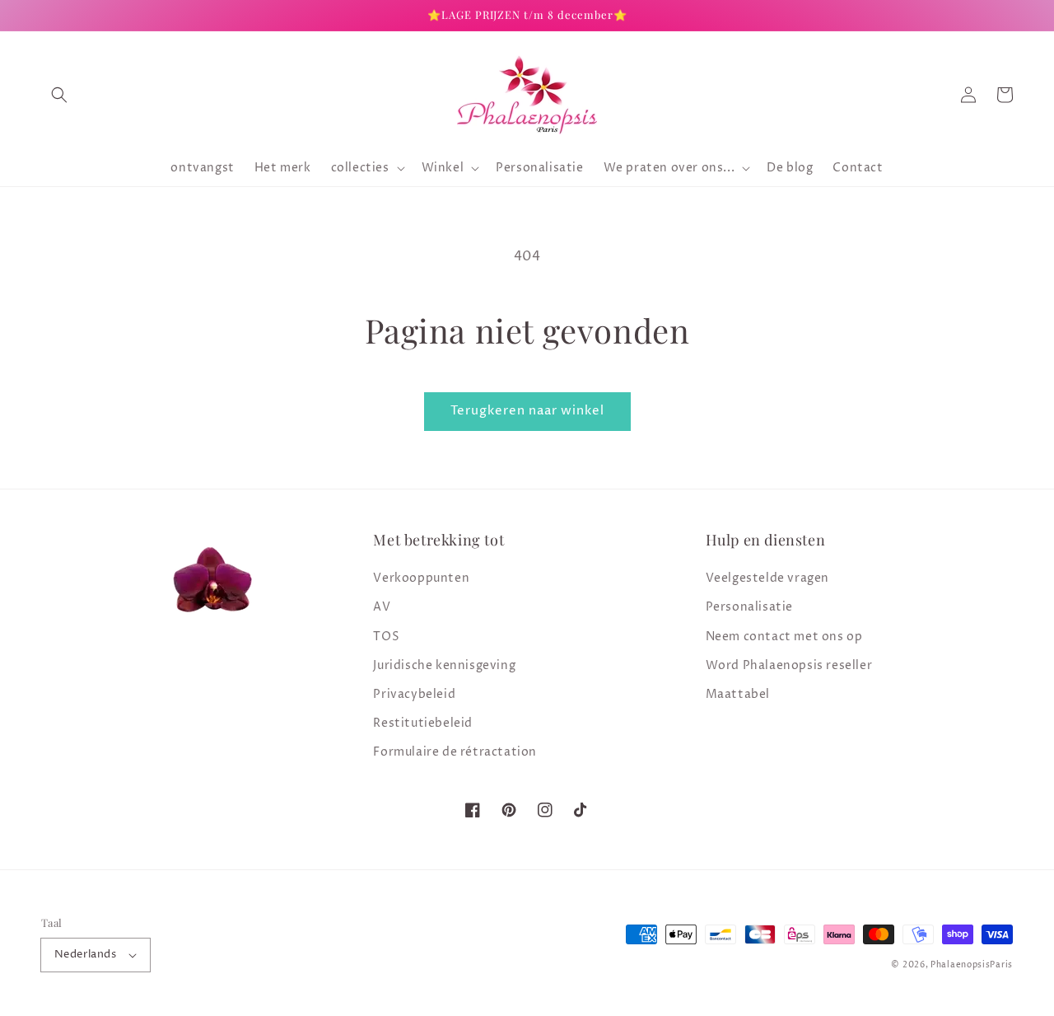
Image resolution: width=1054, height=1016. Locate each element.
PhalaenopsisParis (971, 965)
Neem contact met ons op (784, 636)
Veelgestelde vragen (767, 578)
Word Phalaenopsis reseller (789, 665)
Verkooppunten (421, 578)
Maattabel (738, 694)
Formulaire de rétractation (455, 752)
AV (381, 607)
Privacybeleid (414, 694)
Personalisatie (749, 607)
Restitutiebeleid (423, 723)
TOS (386, 636)
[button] (59, 95)
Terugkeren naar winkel (527, 410)
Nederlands (85, 954)
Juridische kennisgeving (444, 665)
